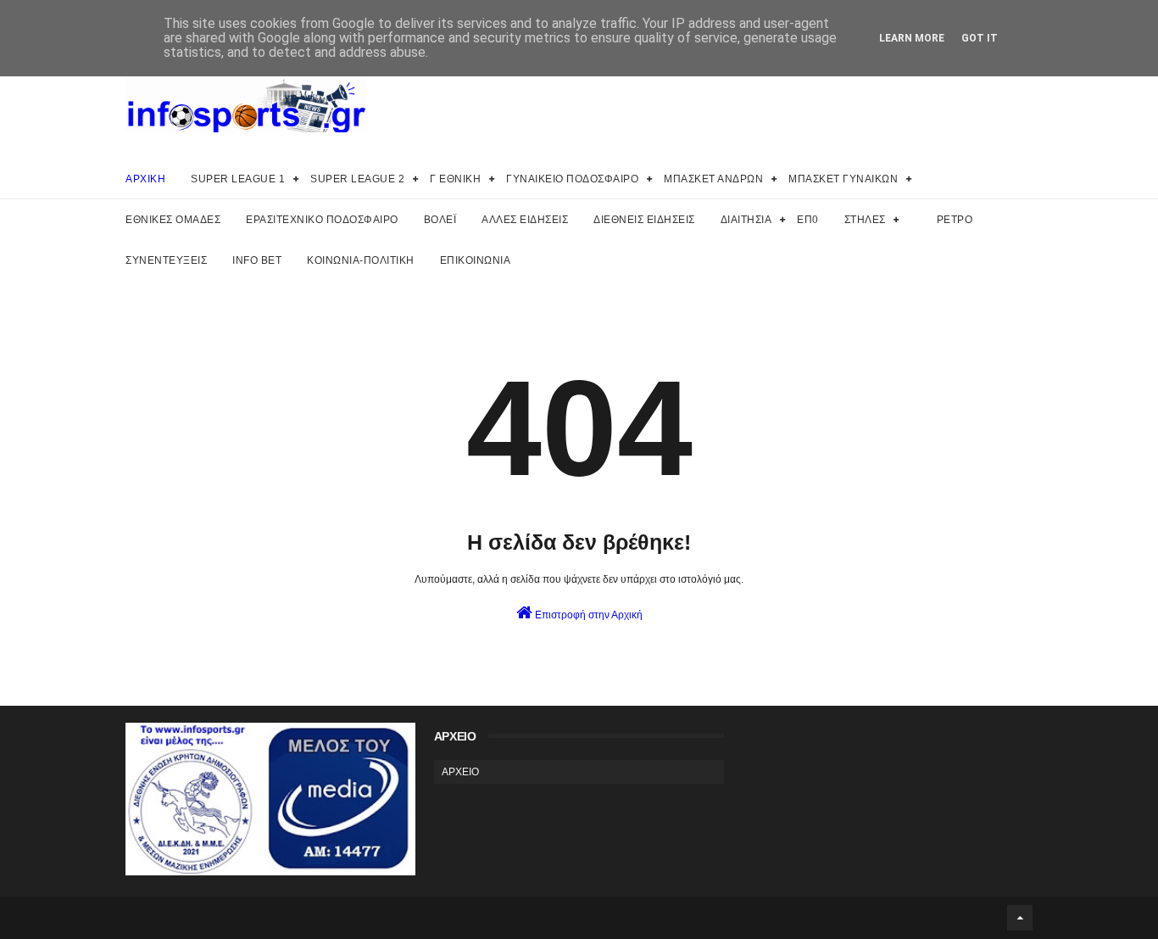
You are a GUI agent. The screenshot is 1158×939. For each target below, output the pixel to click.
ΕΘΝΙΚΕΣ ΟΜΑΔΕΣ (172, 220)
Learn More (911, 38)
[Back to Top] (1020, 918)
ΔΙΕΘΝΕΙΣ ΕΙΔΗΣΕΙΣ (644, 220)
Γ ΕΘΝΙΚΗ (455, 179)
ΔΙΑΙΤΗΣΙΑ (746, 220)
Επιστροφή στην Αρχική (587, 615)
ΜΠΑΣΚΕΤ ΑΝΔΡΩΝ (713, 179)
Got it (979, 38)
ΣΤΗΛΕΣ (865, 220)
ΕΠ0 (808, 220)
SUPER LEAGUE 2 (357, 179)
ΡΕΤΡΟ (955, 220)
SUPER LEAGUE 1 (238, 179)
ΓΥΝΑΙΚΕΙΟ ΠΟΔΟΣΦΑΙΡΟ (572, 179)
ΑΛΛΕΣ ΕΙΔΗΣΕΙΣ (525, 220)
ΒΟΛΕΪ (440, 220)
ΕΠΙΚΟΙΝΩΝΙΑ (475, 260)
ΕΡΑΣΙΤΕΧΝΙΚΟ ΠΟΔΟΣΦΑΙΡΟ (322, 220)
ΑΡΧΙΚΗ (145, 179)
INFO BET (256, 260)
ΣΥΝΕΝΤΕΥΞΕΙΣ (166, 260)
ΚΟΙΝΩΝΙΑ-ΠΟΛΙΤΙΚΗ (361, 260)
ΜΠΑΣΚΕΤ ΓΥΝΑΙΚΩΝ (843, 179)
